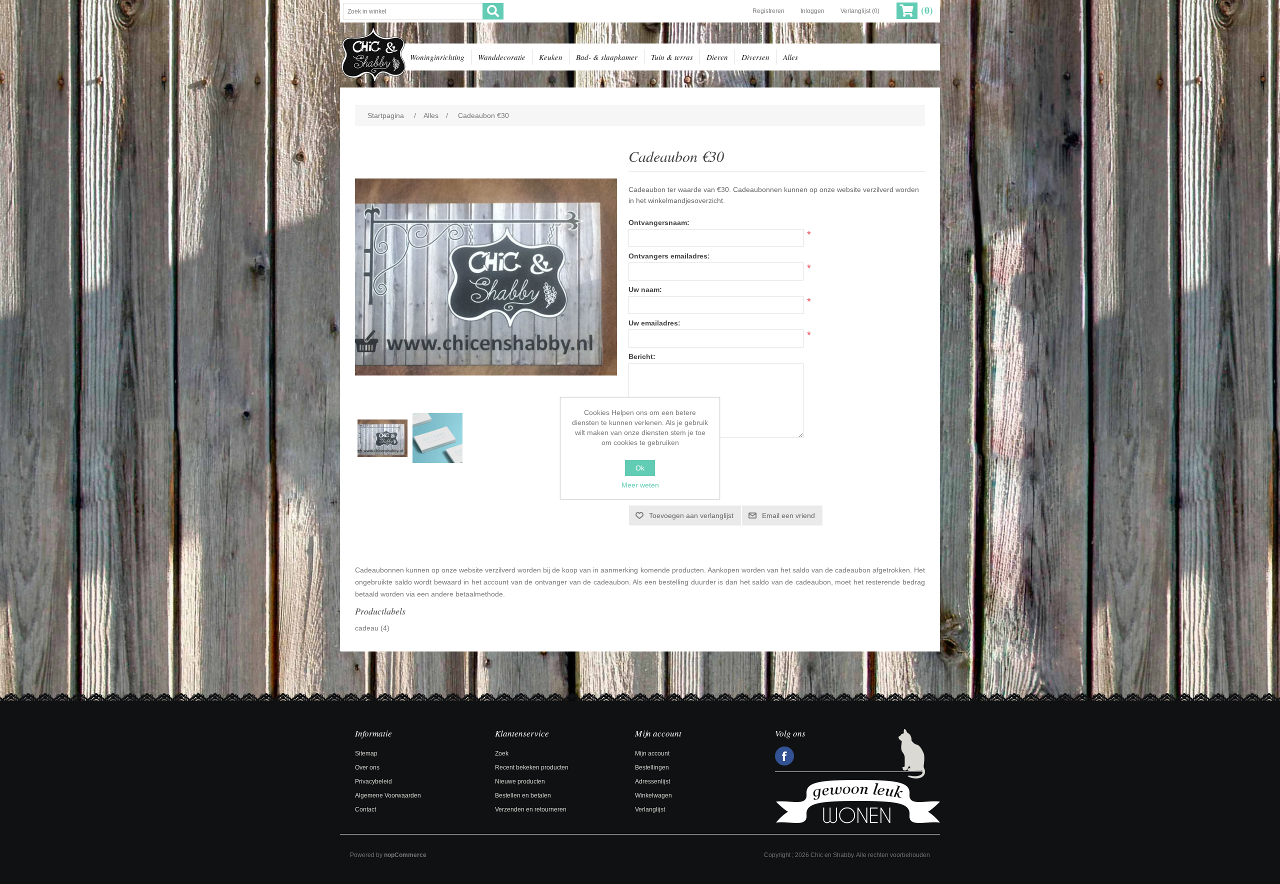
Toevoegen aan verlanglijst (691, 516)
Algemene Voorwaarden (388, 795)
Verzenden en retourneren (530, 809)
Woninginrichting (437, 57)
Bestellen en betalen (523, 795)
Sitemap (366, 753)
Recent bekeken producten (531, 767)
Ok (640, 468)
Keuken (550, 57)
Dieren (717, 57)
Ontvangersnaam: (659, 222)
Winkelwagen (653, 795)
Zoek (501, 753)
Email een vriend (788, 516)
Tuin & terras (672, 57)
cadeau (366, 628)
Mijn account (652, 753)
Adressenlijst (652, 781)
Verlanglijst (650, 809)
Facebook (784, 756)
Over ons (367, 767)
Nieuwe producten (520, 781)
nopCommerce (405, 855)
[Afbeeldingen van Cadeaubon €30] (383, 438)
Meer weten (640, 485)
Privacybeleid (373, 781)
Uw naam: (645, 290)
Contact (365, 809)
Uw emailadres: (654, 323)
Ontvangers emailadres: (669, 256)
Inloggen (812, 11)
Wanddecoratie (502, 57)
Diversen (756, 57)
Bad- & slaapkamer (607, 57)
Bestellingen (652, 767)
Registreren (768, 11)
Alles (790, 57)
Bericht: (642, 356)
